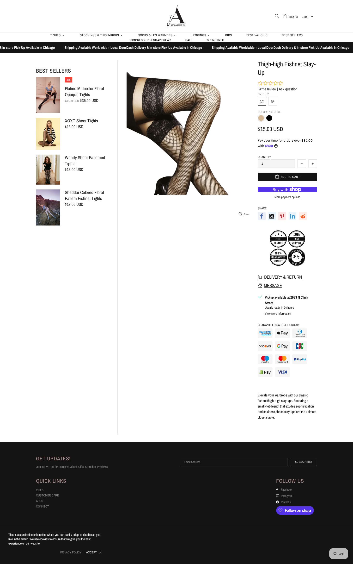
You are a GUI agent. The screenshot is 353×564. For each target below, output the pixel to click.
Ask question (288, 89)
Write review (267, 89)
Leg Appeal (176, 16)
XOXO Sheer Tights (81, 121)
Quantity (264, 157)
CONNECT (42, 506)
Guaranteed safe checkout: (278, 325)
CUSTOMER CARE (47, 495)
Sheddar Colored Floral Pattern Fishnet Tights (84, 195)
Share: (262, 208)
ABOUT (40, 501)
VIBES (39, 490)
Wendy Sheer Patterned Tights (85, 161)
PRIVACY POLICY (70, 552)
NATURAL (261, 118)
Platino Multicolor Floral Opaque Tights (84, 92)
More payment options (287, 197)
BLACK (269, 118)
